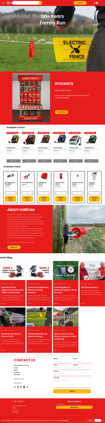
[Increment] (15, 193)
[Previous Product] (4, 139)
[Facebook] (15, 387)
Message (56, 377)
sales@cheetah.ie (19, 379)
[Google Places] (27, 387)
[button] (95, 3)
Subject (56, 371)
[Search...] (40, 3)
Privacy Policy (64, 420)
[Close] (103, 420)
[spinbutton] (11, 193)
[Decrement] (6, 193)
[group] (52, 147)
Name (55, 358)
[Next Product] (101, 139)
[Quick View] (10, 176)
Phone (56, 365)
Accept (98, 420)
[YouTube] (24, 387)
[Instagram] (21, 387)
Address (75, 365)
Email (74, 358)
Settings (90, 420)
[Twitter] (18, 387)
